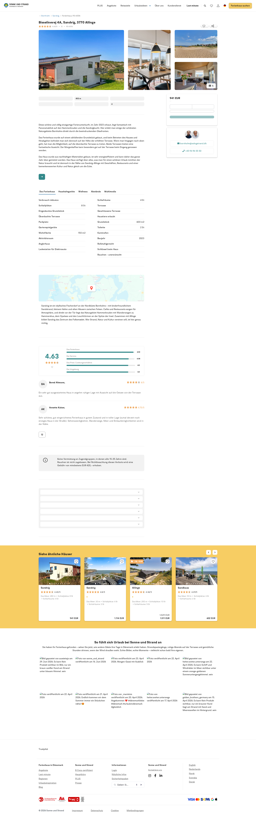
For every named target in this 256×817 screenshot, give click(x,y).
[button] (56, 674)
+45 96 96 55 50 (193, 151)
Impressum (77, 810)
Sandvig (56, 16)
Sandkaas (183, 587)
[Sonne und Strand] (16, 5)
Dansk (192, 781)
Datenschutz (97, 810)
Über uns (159, 5)
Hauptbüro (80, 774)
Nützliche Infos (119, 774)
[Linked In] (160, 775)
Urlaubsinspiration (47, 783)
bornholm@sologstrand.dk (193, 143)
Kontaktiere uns (155, 770)
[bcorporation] (83, 801)
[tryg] (74, 801)
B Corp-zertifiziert (84, 770)
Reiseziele (125, 5)
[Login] (218, 6)
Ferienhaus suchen (240, 5)
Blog (41, 787)
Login (114, 770)
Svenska (193, 777)
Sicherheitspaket (120, 778)
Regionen (43, 778)
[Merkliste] (211, 6)
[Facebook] (155, 775)
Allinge (136, 587)
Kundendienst (174, 5)
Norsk (192, 773)
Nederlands (194, 769)
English (192, 765)
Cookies (115, 810)
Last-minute (193, 5)
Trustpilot (43, 749)
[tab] (49, 583)
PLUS (100, 5)
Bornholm (45, 16)
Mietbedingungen (135, 810)
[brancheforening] (48, 801)
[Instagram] (149, 775)
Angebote (111, 5)
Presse (78, 783)
